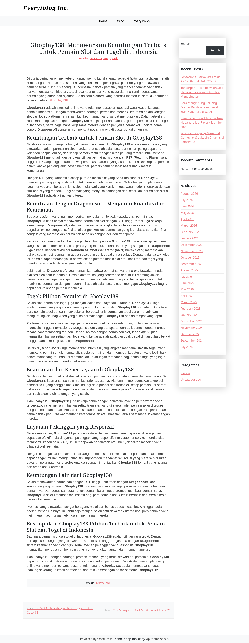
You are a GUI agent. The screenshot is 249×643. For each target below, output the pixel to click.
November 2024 (192, 328)
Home (103, 21)
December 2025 (191, 245)
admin (115, 58)
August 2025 (189, 270)
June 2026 (187, 206)
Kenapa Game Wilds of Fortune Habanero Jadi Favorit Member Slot (202, 122)
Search (185, 44)
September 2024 (192, 340)
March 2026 (189, 226)
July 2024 (187, 347)
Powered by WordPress (96, 639)
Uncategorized (102, 582)
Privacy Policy (141, 21)
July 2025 (187, 277)
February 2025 (190, 309)
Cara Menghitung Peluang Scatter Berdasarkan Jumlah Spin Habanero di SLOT (200, 107)
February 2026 (190, 232)
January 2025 (189, 315)
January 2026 (189, 238)
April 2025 (187, 296)
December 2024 (191, 321)
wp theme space (157, 639)
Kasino (119, 21)
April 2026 (187, 219)
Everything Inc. (45, 8)
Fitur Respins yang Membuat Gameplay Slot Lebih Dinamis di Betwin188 (202, 137)
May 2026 (187, 213)
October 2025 (190, 257)
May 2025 (187, 289)
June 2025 (187, 283)
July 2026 (187, 200)
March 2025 (189, 302)
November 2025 (192, 251)
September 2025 (192, 264)
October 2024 (190, 334)
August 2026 (189, 194)
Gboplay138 (59, 100)
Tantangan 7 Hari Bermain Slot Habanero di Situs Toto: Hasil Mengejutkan (202, 92)
